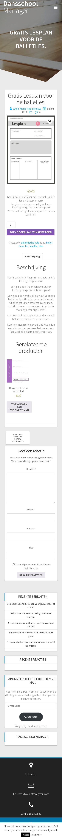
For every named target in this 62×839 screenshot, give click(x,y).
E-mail (31, 528)
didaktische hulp (30, 242)
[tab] (32, 256)
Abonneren (31, 716)
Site (31, 547)
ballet (49, 242)
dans (21, 246)
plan (41, 246)
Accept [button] (26, 835)
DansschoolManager (32, 737)
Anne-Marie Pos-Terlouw (27, 108)
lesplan (33, 246)
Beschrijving (32, 256)
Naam (31, 509)
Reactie (31, 468)
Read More (36, 834)
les (26, 246)
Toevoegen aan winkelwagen (30, 232)
